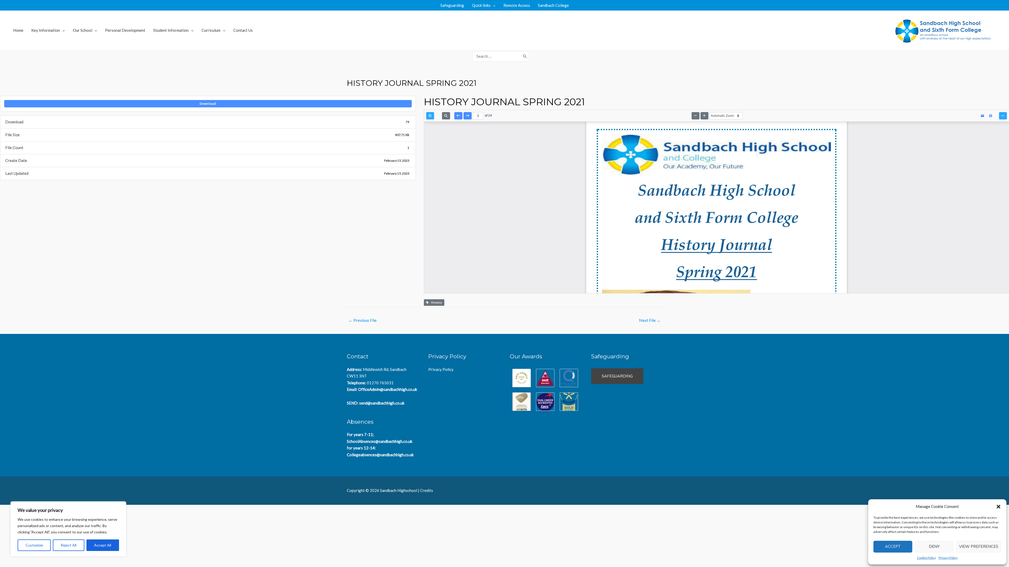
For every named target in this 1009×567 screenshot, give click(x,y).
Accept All (102, 545)
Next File (650, 320)
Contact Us (243, 30)
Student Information (171, 30)
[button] (998, 506)
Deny (934, 546)
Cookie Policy (926, 558)
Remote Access (516, 5)
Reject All (68, 545)
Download (208, 104)
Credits (426, 490)
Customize (34, 545)
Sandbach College (553, 5)
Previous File (362, 320)
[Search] (525, 56)
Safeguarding (452, 5)
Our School (82, 30)
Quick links (481, 5)
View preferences (978, 546)
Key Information (45, 30)
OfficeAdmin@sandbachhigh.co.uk (387, 389)
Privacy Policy (948, 558)
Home (18, 30)
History (435, 302)
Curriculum (211, 30)
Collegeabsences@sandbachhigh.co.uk (380, 454)
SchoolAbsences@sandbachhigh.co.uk (379, 441)
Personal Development (125, 30)
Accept (892, 546)
